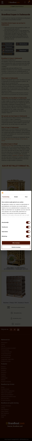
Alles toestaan (16, 242)
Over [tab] (26, 196)
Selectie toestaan (16, 247)
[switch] (28, 227)
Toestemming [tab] (5, 196)
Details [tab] (16, 196)
